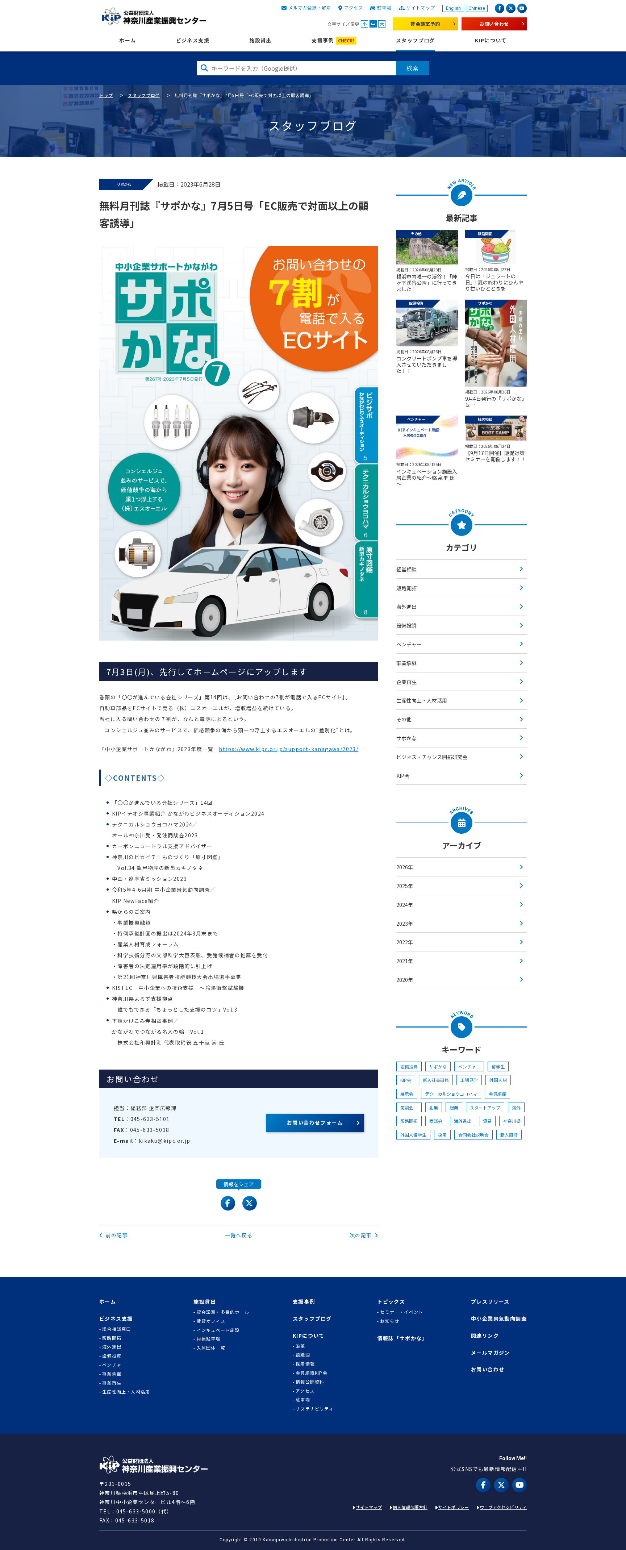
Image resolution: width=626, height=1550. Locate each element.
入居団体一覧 (211, 1348)
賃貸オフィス (211, 1321)
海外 (516, 1107)
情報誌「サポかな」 (402, 1338)
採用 (442, 1135)
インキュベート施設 (218, 1330)
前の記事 (116, 1235)
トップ (106, 95)
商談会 (409, 1107)
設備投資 (406, 625)
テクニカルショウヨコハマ (451, 1094)
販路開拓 (406, 588)
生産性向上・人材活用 (421, 700)
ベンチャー (409, 644)
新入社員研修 (436, 1080)
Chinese (476, 8)
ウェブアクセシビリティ (503, 1507)
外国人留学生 (413, 1135)
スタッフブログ (415, 40)
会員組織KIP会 (311, 1373)
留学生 (498, 1066)
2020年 (404, 979)
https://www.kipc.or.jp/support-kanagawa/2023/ (288, 749)
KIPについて (491, 40)
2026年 (404, 867)
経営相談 (406, 569)
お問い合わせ (494, 23)
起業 (454, 1107)
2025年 (404, 885)
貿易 (487, 1121)
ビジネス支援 (192, 40)
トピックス (391, 1302)
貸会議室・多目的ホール (223, 1312)
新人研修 (509, 1135)
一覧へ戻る (239, 1235)
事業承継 (406, 663)
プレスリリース (490, 1302)
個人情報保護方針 (410, 1507)
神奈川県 (512, 1121)
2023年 (404, 923)
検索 (412, 67)
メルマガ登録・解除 (309, 7)
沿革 (300, 1346)
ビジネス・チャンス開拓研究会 (431, 757)
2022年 (404, 942)
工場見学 (469, 1080)
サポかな (406, 738)
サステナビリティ (315, 1409)
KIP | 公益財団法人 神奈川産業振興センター (153, 16)
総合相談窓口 (116, 1329)
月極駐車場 (209, 1339)
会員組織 (497, 1094)
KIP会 (402, 775)
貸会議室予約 (425, 23)
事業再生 (111, 1383)
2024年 (404, 904)
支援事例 (333, 40)
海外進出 (406, 606)
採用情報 (305, 1364)
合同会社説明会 (473, 1135)
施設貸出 (260, 40)
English (453, 8)
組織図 (303, 1355)
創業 (433, 1107)
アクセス (353, 7)
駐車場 (384, 7)
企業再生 (406, 682)
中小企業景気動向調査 (499, 1319)
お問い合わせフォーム (315, 1122)
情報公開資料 (310, 1382)
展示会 (406, 1094)
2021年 (404, 960)
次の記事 (361, 1235)
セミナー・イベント (401, 1312)
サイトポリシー (453, 1507)
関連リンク (485, 1336)
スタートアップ (485, 1107)
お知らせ (389, 1321)
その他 (404, 719)
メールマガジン (490, 1353)
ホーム (127, 40)
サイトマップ (420, 7)
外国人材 (498, 1080)
